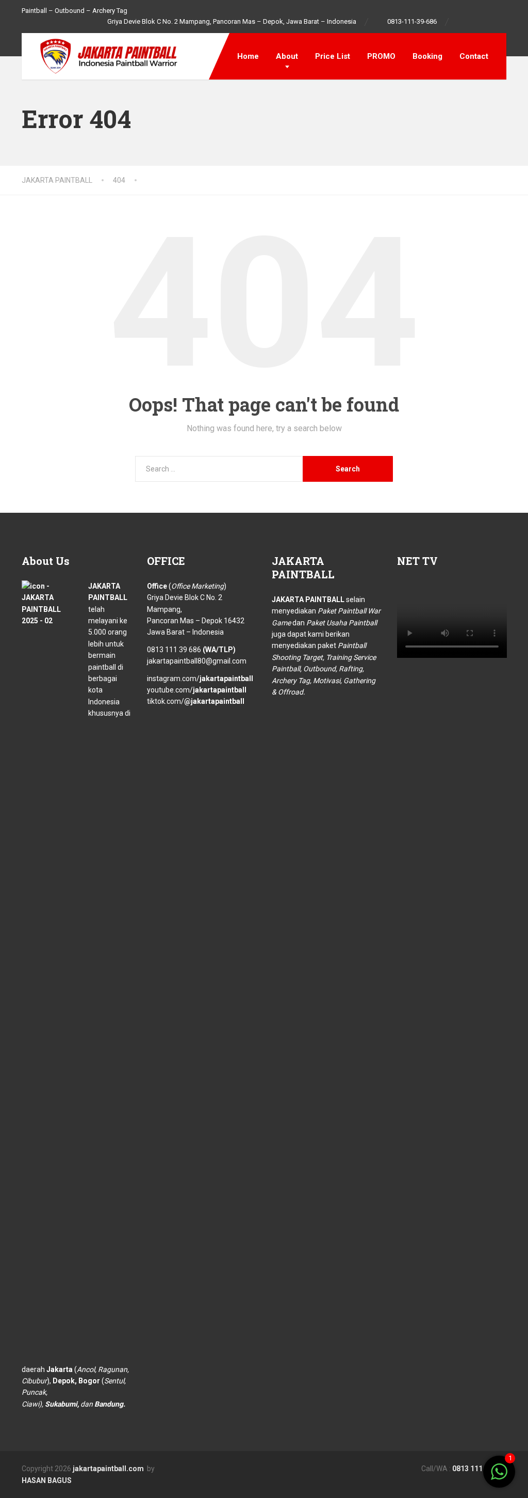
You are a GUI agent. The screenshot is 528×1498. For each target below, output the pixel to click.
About (287, 56)
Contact (473, 56)
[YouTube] (501, 22)
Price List (332, 56)
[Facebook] (462, 22)
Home (248, 56)
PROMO (381, 56)
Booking (427, 56)
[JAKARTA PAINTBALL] (102, 55)
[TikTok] (490, 22)
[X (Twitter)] (252, 1468)
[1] (499, 1477)
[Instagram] (479, 22)
